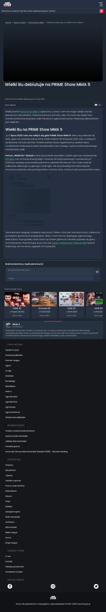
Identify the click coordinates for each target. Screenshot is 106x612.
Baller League (11, 532)
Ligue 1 (8, 365)
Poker (7, 501)
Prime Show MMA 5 (30, 111)
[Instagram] (53, 586)
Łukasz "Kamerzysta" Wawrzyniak (69, 242)
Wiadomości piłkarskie (15, 417)
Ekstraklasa (10, 386)
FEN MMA (9, 159)
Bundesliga (10, 381)
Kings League (11, 543)
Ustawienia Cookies (14, 572)
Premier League (12, 360)
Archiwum (9, 522)
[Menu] (101, 4)
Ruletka (8, 506)
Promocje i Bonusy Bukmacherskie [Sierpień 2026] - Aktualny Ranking (36, 451)
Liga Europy (10, 407)
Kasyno (8, 496)
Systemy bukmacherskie (16, 436)
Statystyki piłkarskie (14, 355)
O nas (8, 556)
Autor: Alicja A (10, 105)
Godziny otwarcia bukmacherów (20, 431)
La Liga (8, 370)
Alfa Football (11, 527)
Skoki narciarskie (12, 517)
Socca (8, 537)
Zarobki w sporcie (13, 480)
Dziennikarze (11, 491)
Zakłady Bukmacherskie (15, 441)
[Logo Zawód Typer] (7, 4)
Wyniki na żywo (12, 350)
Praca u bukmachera (14, 485)
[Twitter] (96, 586)
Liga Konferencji (12, 412)
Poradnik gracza (12, 446)
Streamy (9, 465)
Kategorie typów (12, 511)
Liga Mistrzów (11, 402)
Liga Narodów (11, 396)
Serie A (8, 391)
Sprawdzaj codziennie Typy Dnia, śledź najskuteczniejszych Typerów (28, 11)
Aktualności (10, 470)
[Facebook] (9, 586)
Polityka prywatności (14, 566)
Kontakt (8, 561)
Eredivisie (9, 376)
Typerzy (9, 475)
